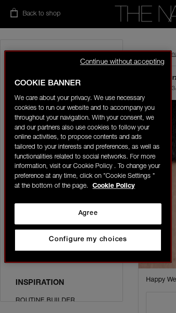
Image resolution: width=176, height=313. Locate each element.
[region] (87, 156)
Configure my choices (88, 239)
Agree (88, 213)
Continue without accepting (122, 62)
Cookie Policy (113, 186)
